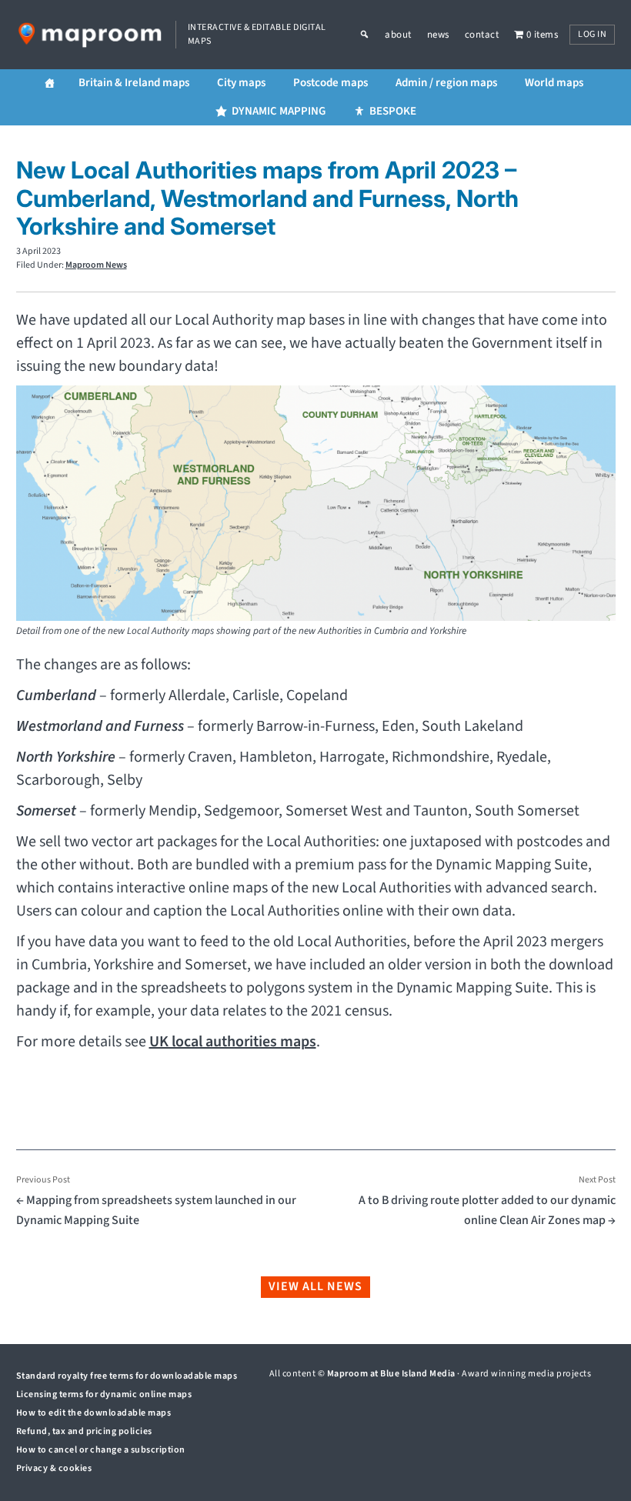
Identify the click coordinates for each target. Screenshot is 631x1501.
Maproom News (96, 265)
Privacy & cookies (54, 1468)
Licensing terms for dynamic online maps (104, 1394)
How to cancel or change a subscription (100, 1449)
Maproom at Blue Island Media (391, 1373)
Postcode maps (330, 83)
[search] (372, 34)
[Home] (49, 83)
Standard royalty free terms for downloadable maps (127, 1376)
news (438, 35)
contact (482, 35)
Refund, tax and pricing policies (84, 1431)
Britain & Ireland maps (133, 83)
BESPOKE (392, 111)
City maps (241, 83)
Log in (592, 34)
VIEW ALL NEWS (315, 1286)
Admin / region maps (446, 83)
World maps (554, 83)
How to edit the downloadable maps (94, 1412)
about (398, 35)
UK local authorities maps (232, 1041)
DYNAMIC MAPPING (279, 111)
